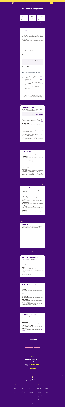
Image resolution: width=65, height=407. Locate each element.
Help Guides (38, 385)
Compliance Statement (29, 347)
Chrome (22, 385)
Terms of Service (47, 387)
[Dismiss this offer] (64, 0)
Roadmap (15, 391)
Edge (22, 387)
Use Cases (15, 392)
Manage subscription (39, 395)
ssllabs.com (40, 126)
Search (38, 399)
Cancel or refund (39, 396)
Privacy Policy (46, 385)
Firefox (22, 388)
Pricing (14, 387)
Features (15, 388)
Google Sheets (23, 392)
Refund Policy (46, 388)
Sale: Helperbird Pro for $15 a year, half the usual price (33, 0)
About (30, 385)
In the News (30, 391)
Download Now (32, 368)
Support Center (39, 392)
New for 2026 (15, 385)
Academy (38, 391)
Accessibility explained (39, 387)
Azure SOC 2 (41, 83)
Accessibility (46, 391)
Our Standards (37, 347)
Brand (30, 387)
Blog (29, 388)
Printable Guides (39, 388)
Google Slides (23, 391)
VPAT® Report (31, 392)
